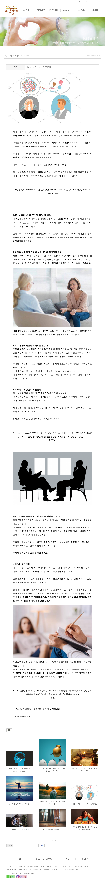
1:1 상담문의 (81, 10)
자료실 (66, 10)
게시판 (95, 10)
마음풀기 (27, 10)
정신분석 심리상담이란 (47, 10)
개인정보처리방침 (35, 869)
